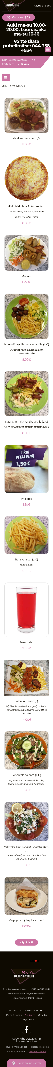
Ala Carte (30, 1015)
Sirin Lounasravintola (14, 60)
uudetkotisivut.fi (37, 1051)
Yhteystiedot (27, 1019)
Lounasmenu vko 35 (31, 1010)
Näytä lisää (26, 942)
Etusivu (13, 1010)
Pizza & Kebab (14, 1015)
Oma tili (42, 1015)
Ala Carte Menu (18, 62)
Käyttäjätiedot (42, 5)
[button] (48, 49)
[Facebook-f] (26, 1029)
